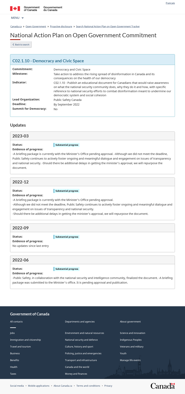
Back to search (22, 44)
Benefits (14, 360)
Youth (123, 353)
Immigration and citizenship (25, 339)
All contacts (16, 321)
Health (13, 367)
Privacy (108, 385)
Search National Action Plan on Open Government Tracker (108, 26)
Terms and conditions (88, 385)
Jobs (12, 333)
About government (130, 321)
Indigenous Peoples (131, 339)
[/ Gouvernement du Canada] (36, 9)
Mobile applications (38, 385)
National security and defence (81, 339)
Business (15, 353)
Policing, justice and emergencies (83, 353)
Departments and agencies (80, 321)
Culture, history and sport (79, 346)
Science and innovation (132, 333)
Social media (17, 385)
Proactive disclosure (61, 26)
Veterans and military (131, 346)
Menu (15, 18)
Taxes (13, 373)
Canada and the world (77, 367)
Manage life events (130, 360)
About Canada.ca (63, 385)
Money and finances (76, 373)
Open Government (36, 26)
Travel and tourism (20, 346)
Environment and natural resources (84, 333)
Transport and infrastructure (81, 360)
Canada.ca (16, 26)
